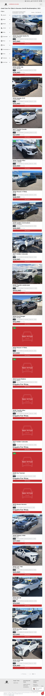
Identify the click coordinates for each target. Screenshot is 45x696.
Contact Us (35, 685)
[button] (41, 4)
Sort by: (33, 12)
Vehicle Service (26, 684)
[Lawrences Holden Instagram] (41, 1)
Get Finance (27, 43)
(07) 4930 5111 (35, 1)
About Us (35, 684)
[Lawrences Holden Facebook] (40, 1)
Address (28, 1)
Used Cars (15, 682)
